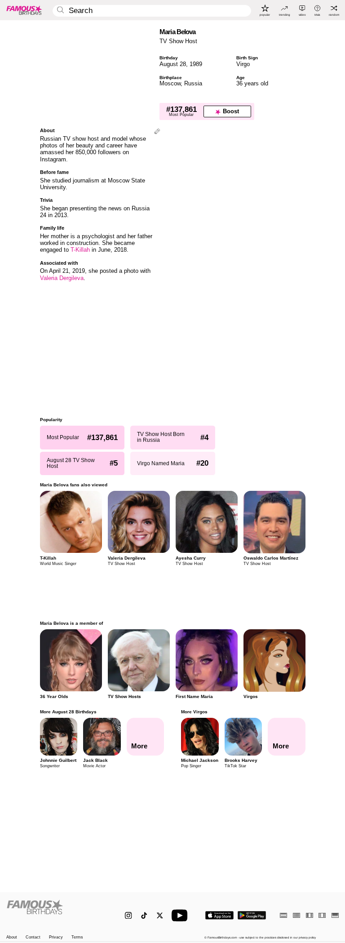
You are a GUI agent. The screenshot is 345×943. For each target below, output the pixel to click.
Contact (33, 937)
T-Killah (80, 249)
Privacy (56, 937)
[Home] (56, 911)
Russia (193, 83)
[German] (335, 915)
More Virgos (194, 711)
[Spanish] (283, 915)
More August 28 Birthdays (68, 711)
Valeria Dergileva (62, 278)
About (11, 937)
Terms (77, 937)
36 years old (252, 83)
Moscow (170, 83)
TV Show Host (178, 41)
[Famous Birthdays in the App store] (219, 915)
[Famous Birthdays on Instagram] (128, 915)
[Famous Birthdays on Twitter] (159, 915)
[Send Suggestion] (157, 132)
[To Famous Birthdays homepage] (24, 10)
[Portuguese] (296, 915)
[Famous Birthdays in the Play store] (252, 915)
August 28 (172, 64)
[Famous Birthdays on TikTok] (144, 915)
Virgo (243, 64)
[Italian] (322, 915)
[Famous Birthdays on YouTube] (181, 915)
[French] (309, 915)
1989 (196, 64)
